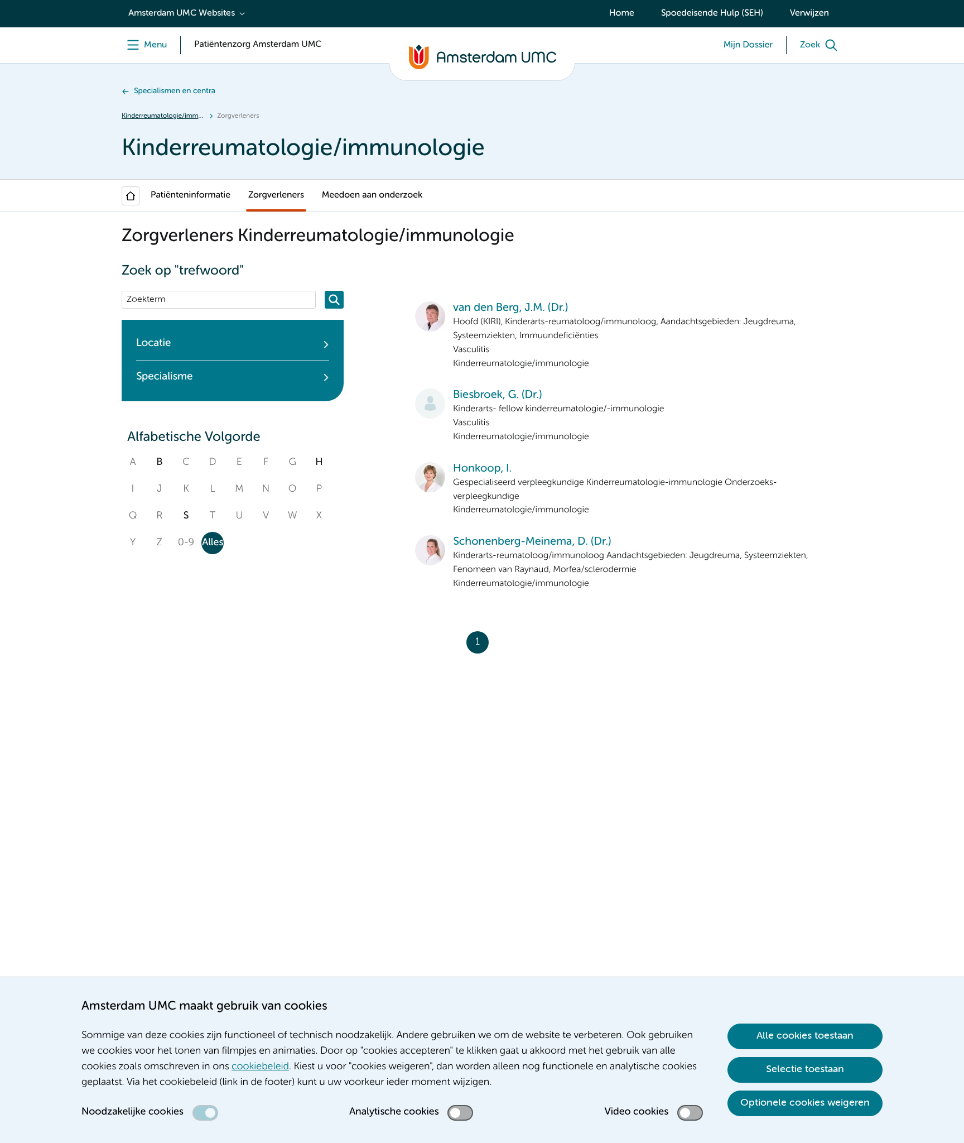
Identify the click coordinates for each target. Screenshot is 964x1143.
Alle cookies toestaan (805, 1036)
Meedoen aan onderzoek (372, 195)
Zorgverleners (276, 195)
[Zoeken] (334, 300)
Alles (212, 543)
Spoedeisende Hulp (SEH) (712, 13)
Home (621, 13)
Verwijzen (809, 13)
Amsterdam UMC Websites (181, 13)
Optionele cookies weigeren (805, 1103)
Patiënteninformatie (190, 195)
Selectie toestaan (805, 1069)
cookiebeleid (260, 1067)
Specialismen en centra (174, 91)
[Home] (130, 195)
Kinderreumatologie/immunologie (163, 116)
